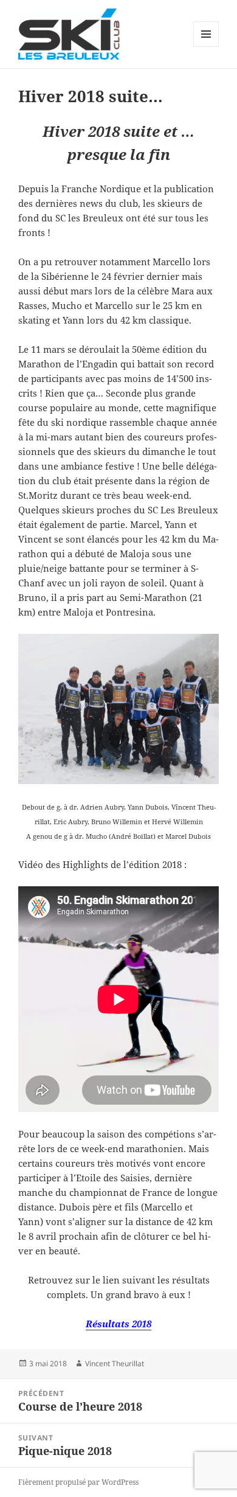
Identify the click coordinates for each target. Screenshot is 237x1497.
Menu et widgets (206, 46)
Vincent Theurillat (114, 1363)
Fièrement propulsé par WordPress (78, 1482)
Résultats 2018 (118, 1324)
